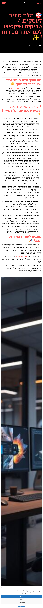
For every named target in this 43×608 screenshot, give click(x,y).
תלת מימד (14, 88)
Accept (21, 596)
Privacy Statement (21, 606)
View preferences (21, 602)
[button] (1, 587)
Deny (21, 599)
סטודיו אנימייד (21, 256)
